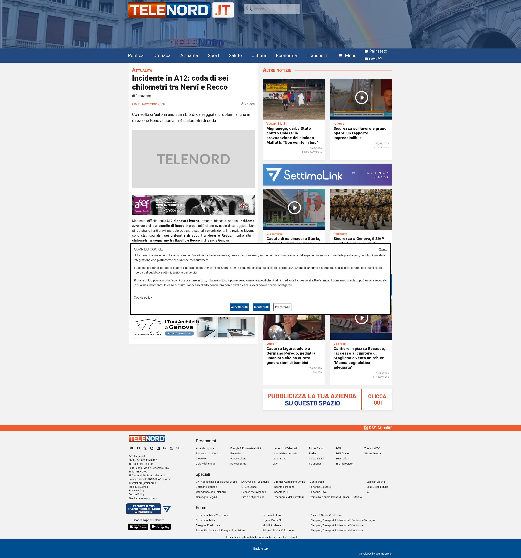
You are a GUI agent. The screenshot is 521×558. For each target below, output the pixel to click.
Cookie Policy (136, 494)
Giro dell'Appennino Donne (289, 481)
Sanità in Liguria (376, 481)
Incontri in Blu (281, 491)
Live (275, 463)
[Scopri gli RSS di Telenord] (171, 448)
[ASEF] (193, 205)
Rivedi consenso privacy (143, 498)
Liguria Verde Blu (272, 520)
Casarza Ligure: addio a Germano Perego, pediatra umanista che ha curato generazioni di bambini (290, 355)
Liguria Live (279, 458)
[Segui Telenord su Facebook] (138, 448)
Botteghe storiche (206, 486)
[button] (346, 55)
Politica (136, 55)
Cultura (259, 55)
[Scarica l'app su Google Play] (161, 527)
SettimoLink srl (383, 553)
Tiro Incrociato (344, 463)
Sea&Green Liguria (377, 486)
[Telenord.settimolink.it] (327, 399)
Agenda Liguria (205, 448)
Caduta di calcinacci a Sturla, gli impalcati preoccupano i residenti (293, 243)
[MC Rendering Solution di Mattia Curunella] (193, 327)
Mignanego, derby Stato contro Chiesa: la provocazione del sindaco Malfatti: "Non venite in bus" (292, 135)
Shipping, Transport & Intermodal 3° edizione (337, 525)
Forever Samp (238, 463)
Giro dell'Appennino (253, 497)
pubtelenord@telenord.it (143, 482)
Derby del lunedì (205, 463)
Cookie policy (143, 298)
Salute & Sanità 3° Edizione (278, 530)
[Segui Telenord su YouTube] (132, 448)
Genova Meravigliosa (253, 491)
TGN (338, 448)
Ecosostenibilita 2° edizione (212, 515)
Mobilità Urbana (272, 525)
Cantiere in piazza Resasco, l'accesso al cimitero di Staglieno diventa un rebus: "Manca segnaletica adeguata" (359, 358)
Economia (286, 55)
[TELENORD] (147, 438)
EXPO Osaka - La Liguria (255, 481)
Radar (312, 453)
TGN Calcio (342, 453)
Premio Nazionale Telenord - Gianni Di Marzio (336, 497)
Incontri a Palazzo (284, 486)
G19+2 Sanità (249, 486)
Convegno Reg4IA (206, 497)
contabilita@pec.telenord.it (149, 475)
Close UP (201, 458)
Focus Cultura (238, 458)
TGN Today (342, 458)
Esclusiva (235, 453)
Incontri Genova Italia (285, 453)
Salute (235, 55)
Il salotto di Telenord (285, 448)
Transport (317, 55)
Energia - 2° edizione (208, 525)
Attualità (189, 55)
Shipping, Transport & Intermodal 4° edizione (337, 530)
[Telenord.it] (148, 509)
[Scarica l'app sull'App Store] (138, 527)
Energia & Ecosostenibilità (245, 448)
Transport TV (372, 448)
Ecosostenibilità (205, 520)
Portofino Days (318, 491)
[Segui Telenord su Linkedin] (158, 448)
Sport (213, 55)
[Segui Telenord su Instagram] (152, 448)
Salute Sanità (316, 458)
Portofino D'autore (320, 486)
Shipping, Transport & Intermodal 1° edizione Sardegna (343, 520)
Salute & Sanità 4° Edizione (326, 515)
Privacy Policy (136, 490)
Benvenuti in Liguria (207, 453)
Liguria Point (317, 481)
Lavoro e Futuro (272, 515)
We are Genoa (372, 453)
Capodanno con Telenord (211, 491)
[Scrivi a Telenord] (165, 448)
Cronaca (162, 55)
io (368, 491)
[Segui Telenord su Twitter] (145, 448)
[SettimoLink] (327, 174)
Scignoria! (315, 463)
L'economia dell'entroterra (289, 497)
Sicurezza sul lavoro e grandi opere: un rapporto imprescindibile (360, 133)
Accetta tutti (239, 307)
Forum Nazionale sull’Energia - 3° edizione (220, 530)
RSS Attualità (380, 427)
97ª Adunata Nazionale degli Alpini (216, 481)
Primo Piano (316, 448)
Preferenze (282, 307)
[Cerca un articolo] (178, 448)
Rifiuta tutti (261, 307)
